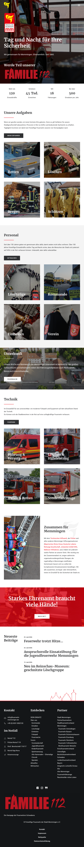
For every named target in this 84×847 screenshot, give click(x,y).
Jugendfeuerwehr (38, 746)
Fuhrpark (35, 734)
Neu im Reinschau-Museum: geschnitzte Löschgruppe (47, 668)
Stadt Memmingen (64, 717)
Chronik (34, 757)
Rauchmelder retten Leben (66, 777)
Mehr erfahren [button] (13, 135)
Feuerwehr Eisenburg (66, 737)
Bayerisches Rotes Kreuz (54, 544)
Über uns (34, 720)
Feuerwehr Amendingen (66, 729)
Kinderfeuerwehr (37, 749)
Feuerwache (36, 737)
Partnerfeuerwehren (64, 720)
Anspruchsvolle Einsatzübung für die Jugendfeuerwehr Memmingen (51, 654)
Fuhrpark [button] (11, 422)
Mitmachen (35, 766)
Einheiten (35, 732)
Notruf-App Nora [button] (14, 751)
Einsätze (35, 726)
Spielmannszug (37, 752)
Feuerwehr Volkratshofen (67, 743)
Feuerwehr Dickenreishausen (68, 734)
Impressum (42, 833)
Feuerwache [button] (12, 379)
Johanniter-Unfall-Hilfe (69, 547)
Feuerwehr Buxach (65, 732)
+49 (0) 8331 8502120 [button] (15, 723)
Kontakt (42, 829)
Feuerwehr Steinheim (66, 740)
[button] (38, 788)
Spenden (35, 760)
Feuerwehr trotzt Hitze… (43, 641)
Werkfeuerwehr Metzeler (67, 746)
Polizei (73, 538)
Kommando (36, 723)
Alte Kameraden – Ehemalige (42, 754)
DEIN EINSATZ (36, 717)
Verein (33, 740)
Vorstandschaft (37, 743)
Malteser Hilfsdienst (51, 550)
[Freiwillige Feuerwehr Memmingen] (7, 5)
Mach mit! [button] (42, 616)
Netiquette (42, 837)
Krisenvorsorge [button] (13, 755)
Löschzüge (35, 729)
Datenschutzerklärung (42, 841)
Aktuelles (34, 763)
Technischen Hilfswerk (58, 538)
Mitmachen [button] (12, 258)
